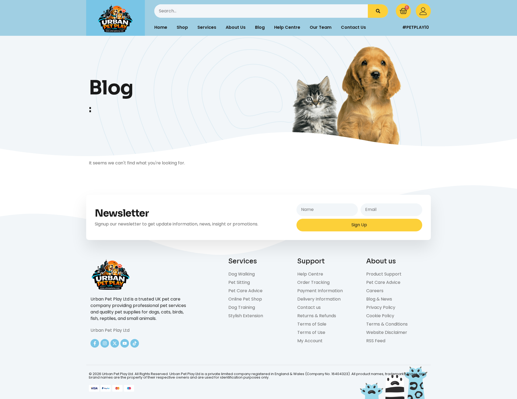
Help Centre (287, 27)
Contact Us (353, 27)
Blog (260, 27)
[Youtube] (124, 343)
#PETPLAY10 (415, 27)
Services (206, 27)
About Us (236, 27)
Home (160, 27)
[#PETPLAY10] (394, 27)
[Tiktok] (134, 343)
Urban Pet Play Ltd (110, 330)
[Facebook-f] (94, 343)
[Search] (378, 11)
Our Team (320, 27)
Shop (182, 27)
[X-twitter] (114, 343)
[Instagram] (104, 343)
